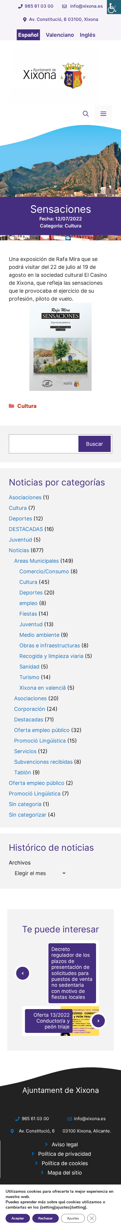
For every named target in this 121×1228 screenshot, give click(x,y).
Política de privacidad (64, 1154)
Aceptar (17, 1218)
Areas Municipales (36, 561)
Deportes (20, 518)
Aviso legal (65, 1144)
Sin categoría (25, 804)
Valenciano (60, 35)
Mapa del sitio (65, 1173)
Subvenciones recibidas (43, 762)
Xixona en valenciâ (42, 688)
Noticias (19, 550)
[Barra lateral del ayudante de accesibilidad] (114, 7)
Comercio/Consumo (44, 571)
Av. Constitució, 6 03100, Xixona (63, 19)
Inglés (87, 35)
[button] (86, 114)
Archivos (20, 863)
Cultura (73, 226)
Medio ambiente (39, 635)
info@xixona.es (86, 6)
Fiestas (28, 614)
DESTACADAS (26, 529)
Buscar (94, 444)
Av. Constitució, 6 (37, 1131)
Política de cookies (65, 1163)
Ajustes (73, 1218)
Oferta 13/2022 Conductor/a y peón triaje (51, 1021)
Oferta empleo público (42, 730)
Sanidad (29, 667)
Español (28, 35)
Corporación (29, 709)
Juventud (20, 540)
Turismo (29, 677)
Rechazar (45, 1218)
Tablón (22, 772)
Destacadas (28, 719)
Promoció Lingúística (40, 741)
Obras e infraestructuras (49, 645)
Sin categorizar (27, 815)
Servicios (25, 751)
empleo (28, 603)
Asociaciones (25, 497)
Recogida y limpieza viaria (51, 656)
